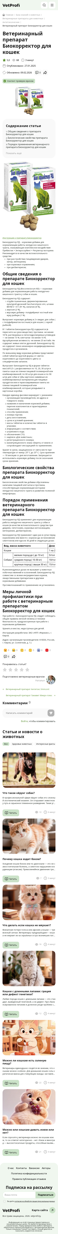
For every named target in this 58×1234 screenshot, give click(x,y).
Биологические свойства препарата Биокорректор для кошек (27, 139)
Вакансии (34, 1168)
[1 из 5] (5, 670)
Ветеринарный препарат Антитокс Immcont (27, 689)
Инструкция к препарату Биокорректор (22, 238)
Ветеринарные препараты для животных (23, 18)
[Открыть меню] (52, 5)
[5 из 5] (27, 670)
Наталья (40, 680)
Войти (24, 721)
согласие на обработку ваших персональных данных (35, 1201)
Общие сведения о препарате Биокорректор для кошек (23, 133)
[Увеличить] (51, 165)
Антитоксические (11, 22)
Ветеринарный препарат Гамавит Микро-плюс (29, 695)
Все (6, 744)
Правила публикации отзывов (29, 1179)
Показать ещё (14, 153)
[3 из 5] (16, 670)
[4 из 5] (21, 670)
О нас (11, 1168)
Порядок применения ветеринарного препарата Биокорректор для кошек (27, 146)
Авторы (46, 1168)
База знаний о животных (28, 15)
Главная (9, 15)
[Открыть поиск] (44, 5)
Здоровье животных (22, 744)
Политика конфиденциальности (29, 1173)
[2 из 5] (10, 670)
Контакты (21, 1168)
